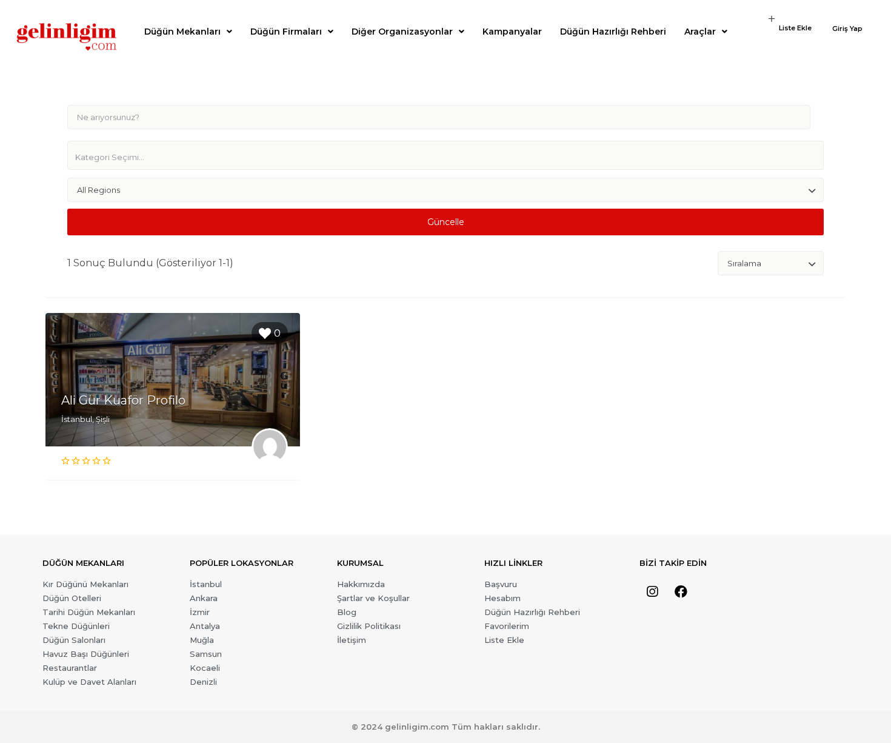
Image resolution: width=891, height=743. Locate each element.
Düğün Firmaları (286, 31)
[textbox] (450, 157)
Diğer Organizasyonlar (402, 31)
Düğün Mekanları (182, 31)
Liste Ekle (795, 28)
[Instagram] (652, 592)
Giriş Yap (847, 28)
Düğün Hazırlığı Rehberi (613, 31)
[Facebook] (680, 592)
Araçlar (700, 31)
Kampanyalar (512, 31)
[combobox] (445, 155)
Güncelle (445, 222)
